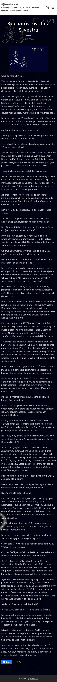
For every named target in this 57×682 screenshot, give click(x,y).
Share (8, 662)
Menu (53, 7)
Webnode (34, 678)
